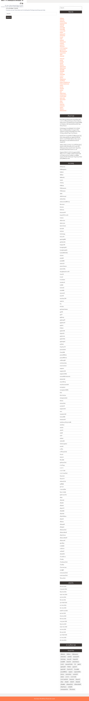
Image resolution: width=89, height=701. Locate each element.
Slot (61, 392)
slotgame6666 (63, 398)
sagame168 (63, 371)
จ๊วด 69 (61, 454)
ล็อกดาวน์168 (63, 492)
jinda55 (62, 61)
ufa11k (61, 427)
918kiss (62, 18)
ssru (61, 411)
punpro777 (63, 49)
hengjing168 (63, 247)
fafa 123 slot (63, 226)
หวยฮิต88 (62, 546)
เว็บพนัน (62, 559)
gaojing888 (63, 239)
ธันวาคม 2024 (63, 640)
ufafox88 (62, 441)
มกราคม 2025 (63, 637)
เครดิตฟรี (62, 551)
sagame (62, 368)
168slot (62, 172)
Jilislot (61, 255)
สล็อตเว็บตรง (63, 66)
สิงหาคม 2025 (63, 618)
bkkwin (62, 209)
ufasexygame (63, 443)
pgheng (62, 317)
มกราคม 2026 (63, 605)
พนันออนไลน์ (63, 481)
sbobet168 (62, 379)
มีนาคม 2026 (63, 600)
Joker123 (62, 263)
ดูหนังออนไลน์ (63, 94)
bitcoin (62, 207)
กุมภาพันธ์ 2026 (63, 602)
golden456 (62, 242)
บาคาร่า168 (62, 31)
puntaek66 (63, 349)
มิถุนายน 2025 (63, 624)
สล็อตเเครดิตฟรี (63, 537)
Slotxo (61, 400)
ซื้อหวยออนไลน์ (63, 51)
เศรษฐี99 (62, 570)
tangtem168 (63, 414)
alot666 (69, 656)
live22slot (62, 279)
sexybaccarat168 (64, 384)
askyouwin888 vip (65, 201)
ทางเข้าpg (62, 465)
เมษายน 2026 (63, 597)
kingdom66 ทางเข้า (65, 271)
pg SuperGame (64, 309)
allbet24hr (63, 199)
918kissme (62, 191)
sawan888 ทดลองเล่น (65, 376)
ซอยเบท (62, 457)
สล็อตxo (62, 109)
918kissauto (63, 188)
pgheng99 (62, 34)
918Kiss (62, 185)
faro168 (62, 228)
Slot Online (63, 395)
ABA (61, 193)
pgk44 (61, 325)
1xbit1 (61, 180)
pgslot (61, 32)
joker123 (62, 19)
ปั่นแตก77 (62, 478)
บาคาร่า (61, 76)
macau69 (62, 293)
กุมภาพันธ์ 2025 (63, 634)
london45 (62, 282)
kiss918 (62, 88)
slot (61, 91)
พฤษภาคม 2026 (63, 594)
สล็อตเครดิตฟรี (63, 532)
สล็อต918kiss (63, 516)
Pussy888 (62, 352)
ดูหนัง (61, 38)
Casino (62, 217)
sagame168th (63, 23)
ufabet (61, 438)
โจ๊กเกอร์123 (62, 99)
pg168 (61, 60)
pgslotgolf (62, 341)
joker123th (62, 269)
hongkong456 (63, 250)
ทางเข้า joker (63, 96)
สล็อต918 (62, 513)
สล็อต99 (62, 519)
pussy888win (63, 357)
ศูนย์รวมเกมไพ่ (63, 494)
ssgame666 (63, 408)
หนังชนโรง (62, 21)
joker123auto (63, 266)
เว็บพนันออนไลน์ (63, 562)
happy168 (62, 244)
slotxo (61, 77)
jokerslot (62, 105)
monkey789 (63, 298)
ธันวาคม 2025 (63, 608)
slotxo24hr (63, 403)
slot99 (61, 63)
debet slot (62, 220)
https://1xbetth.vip (65, 82)
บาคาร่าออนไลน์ (63, 48)
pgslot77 (62, 45)
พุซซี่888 (62, 484)
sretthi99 (62, 406)
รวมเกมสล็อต (63, 489)
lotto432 (62, 287)
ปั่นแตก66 (62, 46)
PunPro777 (63, 347)
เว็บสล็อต (62, 564)
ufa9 (61, 435)
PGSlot (61, 328)
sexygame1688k (64, 390)
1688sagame (63, 169)
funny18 (62, 236)
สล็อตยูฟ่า (62, 527)
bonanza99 (63, 212)
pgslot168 (62, 330)
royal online (63, 365)
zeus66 (61, 446)
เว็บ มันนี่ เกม (63, 556)
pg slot (61, 87)
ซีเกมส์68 (62, 460)
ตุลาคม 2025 (63, 613)
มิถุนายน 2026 (63, 591)
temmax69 (63, 419)
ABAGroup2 (63, 196)
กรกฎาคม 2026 (63, 589)
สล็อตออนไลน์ (63, 110)
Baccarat (62, 204)
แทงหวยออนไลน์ (63, 575)
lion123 (62, 274)
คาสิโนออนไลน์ (63, 451)
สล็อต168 (62, 56)
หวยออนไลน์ (63, 53)
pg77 (61, 314)
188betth (62, 177)
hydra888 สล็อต (64, 252)
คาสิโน (61, 449)
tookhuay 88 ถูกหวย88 (65, 422)
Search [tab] (9, 17)
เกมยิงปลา (62, 548)
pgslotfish (62, 338)
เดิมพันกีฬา (62, 554)
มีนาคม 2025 (63, 632)
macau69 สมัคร (69, 664)
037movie (62, 166)
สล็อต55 (62, 503)
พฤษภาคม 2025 (63, 626)
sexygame (62, 387)
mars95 (62, 295)
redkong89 (63, 360)
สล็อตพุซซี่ (62, 524)
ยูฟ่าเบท (62, 486)
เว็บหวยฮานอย (63, 567)
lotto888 (62, 290)
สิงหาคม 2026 (63, 586)
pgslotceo (62, 336)
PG (60, 304)
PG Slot (62, 306)
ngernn (62, 301)
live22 (61, 37)
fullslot (62, 231)
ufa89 (61, 433)
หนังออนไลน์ (63, 41)
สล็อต (61, 54)
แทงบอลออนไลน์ (64, 572)
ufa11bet (62, 425)
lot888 (61, 285)
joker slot (62, 98)
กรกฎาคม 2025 (63, 621)
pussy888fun (63, 355)
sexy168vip (63, 381)
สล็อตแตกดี (62, 540)
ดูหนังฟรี (62, 26)
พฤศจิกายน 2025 (64, 610)
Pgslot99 (62, 333)
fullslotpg (62, 35)
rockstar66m (63, 363)
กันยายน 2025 (63, 616)
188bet (61, 174)
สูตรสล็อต (62, 543)
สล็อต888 (62, 69)
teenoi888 (62, 416)
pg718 (61, 312)
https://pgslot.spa (64, 83)
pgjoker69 (62, 322)
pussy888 (62, 27)
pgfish (79, 664)
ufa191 (61, 430)
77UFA (62, 182)
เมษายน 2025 (63, 629)
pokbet (62, 344)
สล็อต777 (62, 508)
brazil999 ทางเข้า (64, 215)
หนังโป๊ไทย (62, 80)
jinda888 (62, 261)
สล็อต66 (62, 65)
